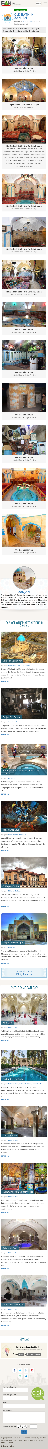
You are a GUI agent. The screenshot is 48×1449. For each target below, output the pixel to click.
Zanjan (24, 592)
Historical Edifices (14, 891)
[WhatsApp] (20, 1376)
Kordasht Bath (10, 1135)
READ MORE (5, 681)
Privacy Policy (7, 1446)
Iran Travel (13, 1440)
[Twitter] (20, 1370)
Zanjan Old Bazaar (12, 717)
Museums (11, 778)
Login (38, 3)
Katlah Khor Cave (11, 829)
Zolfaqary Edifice (11, 886)
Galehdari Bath (10, 1248)
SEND (24, 1432)
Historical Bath (13, 1027)
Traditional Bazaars (15, 722)
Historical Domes (24, 665)
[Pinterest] (32, 1370)
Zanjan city (27, 21)
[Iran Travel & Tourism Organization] (11, 3)
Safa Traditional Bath (13, 1304)
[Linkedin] (26, 1370)
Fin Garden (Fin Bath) (13, 1078)
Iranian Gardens (37, 1084)
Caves (10, 835)
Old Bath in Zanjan (24, 16)
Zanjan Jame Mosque (13, 942)
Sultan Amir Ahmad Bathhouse (18, 1191)
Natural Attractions (19, 835)
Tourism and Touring (25, 1440)
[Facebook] (14, 1370)
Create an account (33, 1354)
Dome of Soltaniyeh (12, 660)
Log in (21, 1354)
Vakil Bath (8, 1022)
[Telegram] (26, 1376)
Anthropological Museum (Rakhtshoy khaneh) (21, 772)
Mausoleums (12, 665)
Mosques (11, 947)
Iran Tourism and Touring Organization (31, 1438)
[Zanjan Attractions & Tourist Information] (24, 584)
